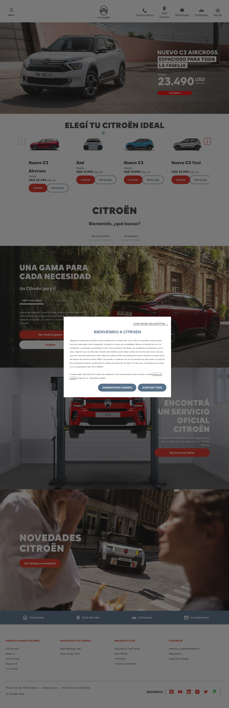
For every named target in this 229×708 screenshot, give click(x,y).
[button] (150, 323)
